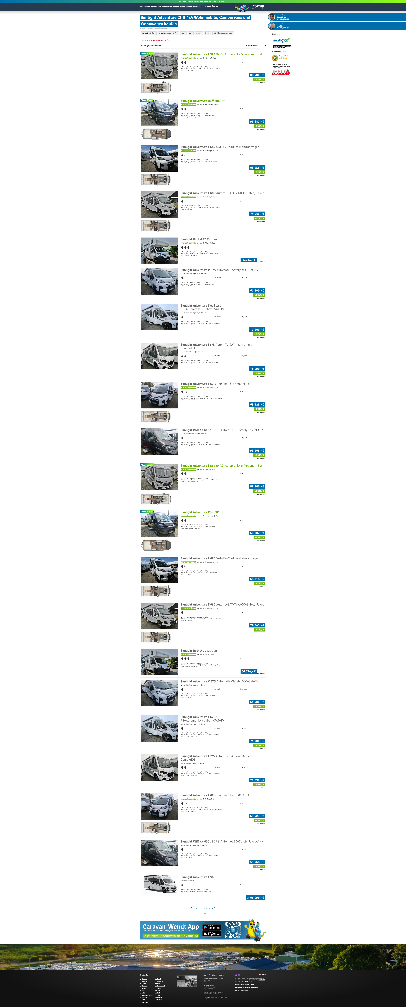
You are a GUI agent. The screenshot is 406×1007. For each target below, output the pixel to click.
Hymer (159, 988)
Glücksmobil (161, 986)
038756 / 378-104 (283, 28)
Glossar (252, 984)
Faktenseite (254, 988)
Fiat (203, 101)
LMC (143, 993)
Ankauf (182, 6)
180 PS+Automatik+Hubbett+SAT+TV (202, 307)
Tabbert (159, 1000)
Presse (247, 984)
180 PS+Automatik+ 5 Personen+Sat (221, 54)
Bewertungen (283, 60)
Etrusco (144, 983)
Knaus (143, 990)
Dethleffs (160, 981)
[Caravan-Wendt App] (203, 942)
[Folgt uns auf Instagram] (236, 975)
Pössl (158, 995)
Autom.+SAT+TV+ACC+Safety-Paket (222, 193)
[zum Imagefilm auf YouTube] (187, 987)
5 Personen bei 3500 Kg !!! (215, 384)
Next (158, 993)
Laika (158, 990)
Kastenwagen (156, 6)
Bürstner (144, 979)
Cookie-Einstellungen (241, 991)
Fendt (158, 983)
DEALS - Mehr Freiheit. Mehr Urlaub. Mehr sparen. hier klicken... (203, 1)
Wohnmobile (145, 6)
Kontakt (237, 984)
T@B (143, 1000)
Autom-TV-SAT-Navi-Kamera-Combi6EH (217, 346)
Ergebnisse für (145, 40)
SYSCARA (262, 980)
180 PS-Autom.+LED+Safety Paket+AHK (222, 430)
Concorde (144, 981)
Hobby (144, 988)
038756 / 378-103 (283, 19)
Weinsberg (145, 1002)
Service (195, 6)
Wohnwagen (167, 6)
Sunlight (159, 997)
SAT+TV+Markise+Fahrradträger (220, 147)
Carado (159, 979)
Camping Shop (205, 6)
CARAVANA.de (248, 981)
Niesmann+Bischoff (148, 995)
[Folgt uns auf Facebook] (239, 975)
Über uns (215, 6)
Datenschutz (246, 988)
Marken (176, 6)
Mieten (189, 6)
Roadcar (144, 997)
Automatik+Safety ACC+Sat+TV (219, 270)
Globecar (144, 986)
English (263, 974)
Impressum (238, 988)
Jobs (242, 984)
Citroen (199, 239)
